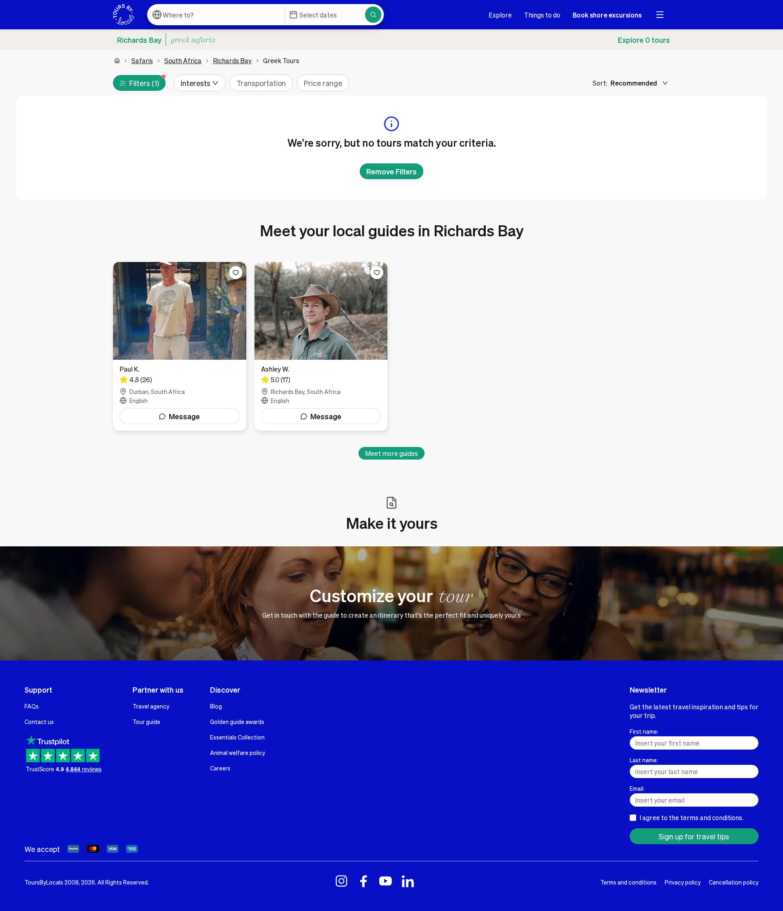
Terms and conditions (628, 882)
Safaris (142, 60)
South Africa (182, 60)
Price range (323, 83)
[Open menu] (660, 14)
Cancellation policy (734, 882)
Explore (500, 15)
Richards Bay (232, 60)
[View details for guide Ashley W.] (321, 346)
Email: (637, 788)
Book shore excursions (607, 15)
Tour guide (146, 721)
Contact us (39, 721)
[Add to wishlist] (235, 272)
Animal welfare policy (237, 752)
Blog (216, 706)
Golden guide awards (237, 721)
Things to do (542, 15)
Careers (220, 768)
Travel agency (151, 706)
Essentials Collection (237, 737)
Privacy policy (683, 882)
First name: (644, 731)
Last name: (644, 760)
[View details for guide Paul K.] (179, 346)
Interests (195, 83)
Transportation (261, 83)
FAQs (31, 706)
